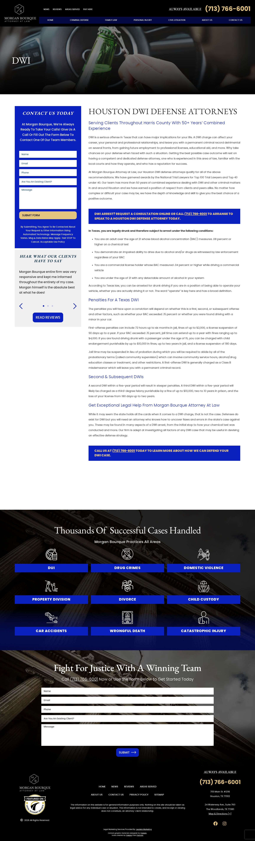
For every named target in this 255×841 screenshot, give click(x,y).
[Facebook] (215, 823)
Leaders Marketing (144, 829)
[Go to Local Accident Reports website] (35, 804)
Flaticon (140, 835)
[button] (22, 306)
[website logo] (34, 783)
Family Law (111, 20)
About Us (207, 20)
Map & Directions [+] (220, 814)
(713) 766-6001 (195, 214)
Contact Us (235, 20)
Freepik (144, 833)
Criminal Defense (79, 20)
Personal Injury (143, 20)
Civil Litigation (176, 20)
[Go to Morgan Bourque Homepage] (20, 13)
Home (50, 20)
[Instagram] (224, 823)
